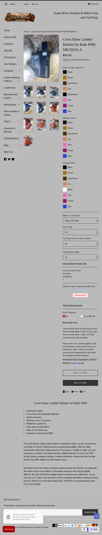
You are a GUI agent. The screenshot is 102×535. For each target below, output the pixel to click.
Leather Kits (9, 88)
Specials (8, 50)
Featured (8, 44)
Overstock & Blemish (12, 130)
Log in (26, 4)
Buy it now (80, 383)
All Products (9, 57)
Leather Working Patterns (12, 79)
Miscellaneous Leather (12, 96)
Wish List (8, 152)
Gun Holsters (12, 64)
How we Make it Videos (11, 113)
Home (7, 30)
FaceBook (67, 276)
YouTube (67, 273)
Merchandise (12, 105)
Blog (12, 145)
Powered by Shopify (41, 527)
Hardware (12, 71)
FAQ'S (12, 121)
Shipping (66, 60)
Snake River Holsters (25, 527)
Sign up (35, 4)
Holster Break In (11, 138)
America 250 (10, 37)
